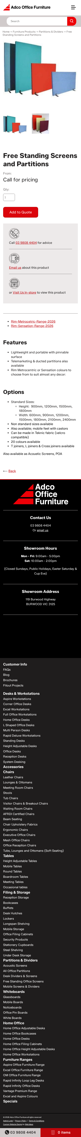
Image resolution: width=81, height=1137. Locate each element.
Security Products (15, 939)
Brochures (10, 680)
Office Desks (12, 751)
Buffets (8, 908)
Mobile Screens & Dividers (21, 986)
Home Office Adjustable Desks (24, 1028)
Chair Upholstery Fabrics (20, 824)
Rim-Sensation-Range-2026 (32, 326)
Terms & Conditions (36, 1121)
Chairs (8, 772)
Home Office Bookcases (19, 1033)
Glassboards (11, 997)
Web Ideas (29, 1124)
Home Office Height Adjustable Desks (29, 1049)
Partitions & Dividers (51, 31)
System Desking (14, 762)
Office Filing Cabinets (18, 934)
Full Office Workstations (20, 714)
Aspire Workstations (17, 699)
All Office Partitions (16, 971)
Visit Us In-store (24, 292)
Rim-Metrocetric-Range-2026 (33, 321)
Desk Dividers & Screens (20, 976)
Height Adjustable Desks (20, 746)
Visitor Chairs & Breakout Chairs (25, 803)
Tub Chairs (10, 798)
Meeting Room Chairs (18, 788)
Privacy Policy (21, 1121)
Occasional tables (15, 887)
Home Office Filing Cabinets (22, 1044)
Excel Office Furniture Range (23, 1070)
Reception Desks (14, 756)
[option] (40, 68)
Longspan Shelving (16, 924)
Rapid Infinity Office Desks (21, 1086)
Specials (10, 1101)
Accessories (13, 767)
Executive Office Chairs (19, 835)
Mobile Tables (12, 866)
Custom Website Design (12, 1124)
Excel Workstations (16, 709)
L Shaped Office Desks (18, 725)
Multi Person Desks (16, 730)
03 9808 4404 (22, 1132)
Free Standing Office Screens (23, 981)
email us (42, 530)
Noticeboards (12, 1007)
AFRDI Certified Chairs (18, 814)
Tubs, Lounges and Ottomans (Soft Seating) (33, 851)
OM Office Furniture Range (21, 1075)
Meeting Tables (13, 882)
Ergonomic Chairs (15, 830)
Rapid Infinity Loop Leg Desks (23, 1080)
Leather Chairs (13, 777)
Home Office (13, 1023)
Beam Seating (12, 819)
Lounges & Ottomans (17, 782)
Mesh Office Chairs (16, 840)
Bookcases (10, 903)
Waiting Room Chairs (17, 808)
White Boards (12, 1018)
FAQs (7, 669)
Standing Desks (14, 741)
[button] (75, 9)
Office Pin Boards (15, 1012)
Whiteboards (14, 992)
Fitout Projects (13, 685)
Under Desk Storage (17, 955)
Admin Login (8, 1121)
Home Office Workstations (21, 1054)
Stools (7, 793)
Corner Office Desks (17, 704)
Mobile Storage (13, 929)
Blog (6, 675)
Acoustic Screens (15, 965)
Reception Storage (16, 897)
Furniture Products (24, 31)
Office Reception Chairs (19, 845)
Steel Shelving (13, 950)
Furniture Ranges (17, 1059)
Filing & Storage (16, 892)
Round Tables (12, 871)
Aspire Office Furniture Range (23, 1065)
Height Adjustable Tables (20, 861)
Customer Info (15, 664)
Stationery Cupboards (18, 945)
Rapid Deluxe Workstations (21, 735)
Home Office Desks (16, 720)
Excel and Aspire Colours (20, 1096)
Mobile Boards (13, 1002)
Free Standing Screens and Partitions (37, 33)
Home (6, 31)
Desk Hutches (12, 913)
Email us (15, 267)
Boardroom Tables (15, 877)
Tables (8, 856)
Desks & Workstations (21, 693)
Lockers (8, 918)
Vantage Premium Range (20, 1091)
